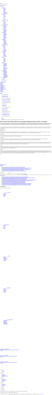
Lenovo (5, 18)
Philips (4, 47)
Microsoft (5, 16)
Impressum (3, 374)
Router (4, 36)
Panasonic (5, 55)
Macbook (5, 257)
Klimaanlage (5, 77)
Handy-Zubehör (6, 12)
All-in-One (5, 28)
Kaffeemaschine (6, 76)
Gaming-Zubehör (6, 44)
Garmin (5, 61)
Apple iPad (5, 258)
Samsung (5, 21)
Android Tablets (6, 24)
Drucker (5, 289)
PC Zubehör (3, 32)
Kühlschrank (5, 71)
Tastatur (5, 291)
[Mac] (6, 240)
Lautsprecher (5, 37)
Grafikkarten (5, 34)
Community (3, 79)
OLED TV (5, 50)
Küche (4, 66)
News (2, 118)
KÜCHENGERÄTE (10, 319)
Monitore (5, 35)
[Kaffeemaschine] (6, 347)
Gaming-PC (5, 26)
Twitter (3, 371)
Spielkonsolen (4, 39)
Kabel (4, 228)
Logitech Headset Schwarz (5, 114)
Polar (4, 60)
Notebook (5, 256)
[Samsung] (6, 208)
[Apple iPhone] (6, 200)
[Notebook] (6, 264)
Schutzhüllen (5, 13)
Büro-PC (5, 27)
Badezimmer (5, 64)
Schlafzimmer (5, 65)
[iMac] (6, 244)
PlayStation (5, 40)
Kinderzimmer (5, 68)
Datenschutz (3, 375)
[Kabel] (6, 252)
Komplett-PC (5, 25)
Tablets (3, 20)
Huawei (5, 193)
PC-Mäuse (5, 33)
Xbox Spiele (5, 43)
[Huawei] (6, 204)
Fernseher (3, 45)
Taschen (5, 259)
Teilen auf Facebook (3, 164)
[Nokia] (6, 216)
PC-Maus (5, 288)
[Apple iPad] (6, 272)
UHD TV (5, 51)
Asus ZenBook (4, 105)
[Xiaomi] (6, 212)
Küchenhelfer (5, 72)
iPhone (4, 8)
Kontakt (3, 388)
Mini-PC (5, 29)
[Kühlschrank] (6, 339)
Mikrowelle (5, 73)
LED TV (5, 49)
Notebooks (3, 14)
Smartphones (3, 7)
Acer (4, 19)
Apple (4, 15)
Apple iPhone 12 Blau (5, 96)
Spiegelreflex (5, 56)
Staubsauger (5, 74)
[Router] (6, 248)
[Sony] (6, 220)
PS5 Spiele (5, 42)
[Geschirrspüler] (6, 343)
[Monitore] (6, 236)
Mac (4, 226)
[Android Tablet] (6, 276)
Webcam (5, 290)
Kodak (4, 54)
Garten (4, 69)
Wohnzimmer (5, 63)
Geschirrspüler (5, 75)
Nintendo (5, 41)
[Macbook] (6, 268)
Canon (4, 53)
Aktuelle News (4, 379)
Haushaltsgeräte (4, 70)
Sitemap (3, 376)
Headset (5, 292)
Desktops (8, 224)
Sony (4, 10)
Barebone (5, 31)
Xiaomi (4, 11)
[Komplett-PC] (6, 232)
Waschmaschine (6, 320)
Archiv (3, 381)
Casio (4, 57)
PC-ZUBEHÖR (8, 287)
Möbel (3, 62)
